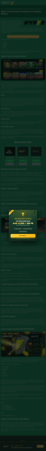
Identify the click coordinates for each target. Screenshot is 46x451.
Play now (22, 235)
